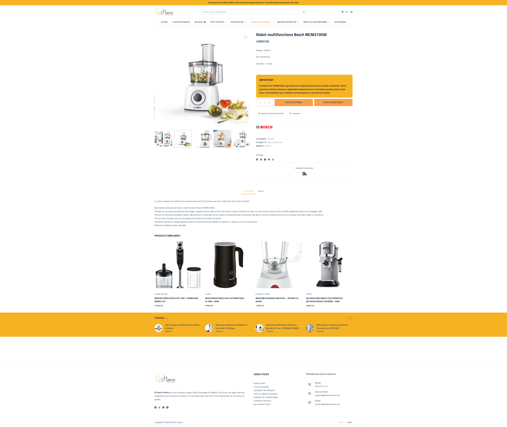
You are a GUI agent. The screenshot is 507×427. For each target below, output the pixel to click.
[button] (163, 284)
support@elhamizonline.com (327, 395)
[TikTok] (159, 407)
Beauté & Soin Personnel (315, 22)
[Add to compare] (192, 284)
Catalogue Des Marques (264, 390)
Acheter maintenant (333, 102)
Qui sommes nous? (262, 404)
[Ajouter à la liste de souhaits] (178, 284)
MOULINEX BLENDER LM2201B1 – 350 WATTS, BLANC (277, 299)
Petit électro (217, 22)
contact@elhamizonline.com (327, 404)
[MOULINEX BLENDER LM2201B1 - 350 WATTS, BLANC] (278, 265)
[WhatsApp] (265, 160)
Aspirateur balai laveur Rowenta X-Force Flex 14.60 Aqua (232, 328)
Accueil (164, 22)
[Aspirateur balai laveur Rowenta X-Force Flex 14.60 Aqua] (209, 329)
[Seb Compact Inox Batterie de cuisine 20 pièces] (158, 329)
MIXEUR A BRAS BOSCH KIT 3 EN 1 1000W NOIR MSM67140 (176, 299)
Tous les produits (181, 22)
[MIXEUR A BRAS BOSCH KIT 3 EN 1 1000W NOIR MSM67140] (177, 265)
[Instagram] (155, 407)
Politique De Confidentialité (265, 397)
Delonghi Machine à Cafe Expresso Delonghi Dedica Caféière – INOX (324, 299)
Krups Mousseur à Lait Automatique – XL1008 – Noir (225, 299)
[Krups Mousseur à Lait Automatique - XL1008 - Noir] (228, 265)
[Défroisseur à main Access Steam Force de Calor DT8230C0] (310, 329)
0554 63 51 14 (321, 386)
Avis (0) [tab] (260, 191)
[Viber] (269, 160)
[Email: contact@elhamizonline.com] (309, 402)
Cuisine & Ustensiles (260, 22)
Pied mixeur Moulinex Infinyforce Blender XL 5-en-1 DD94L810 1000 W (282, 328)
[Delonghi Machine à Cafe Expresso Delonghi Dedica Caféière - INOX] (329, 265)
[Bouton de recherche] (304, 12)
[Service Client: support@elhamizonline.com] (309, 393)
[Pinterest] (261, 160)
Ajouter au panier (293, 102)
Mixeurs (164, 293)
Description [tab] (248, 191)
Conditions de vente (262, 401)
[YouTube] (167, 407)
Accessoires (340, 22)
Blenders (259, 293)
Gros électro (237, 22)
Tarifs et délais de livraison (265, 394)
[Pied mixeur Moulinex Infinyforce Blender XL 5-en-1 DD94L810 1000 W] (259, 329)
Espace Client (259, 383)
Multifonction (275, 142)
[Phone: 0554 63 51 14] (309, 384)
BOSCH (268, 145)
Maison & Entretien (286, 22)
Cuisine (270, 138)
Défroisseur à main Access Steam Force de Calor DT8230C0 (332, 328)
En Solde (199, 22)
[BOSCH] (264, 127)
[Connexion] (352, 12)
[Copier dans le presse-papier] (273, 160)
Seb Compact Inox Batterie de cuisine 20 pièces (182, 328)
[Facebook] (257, 160)
